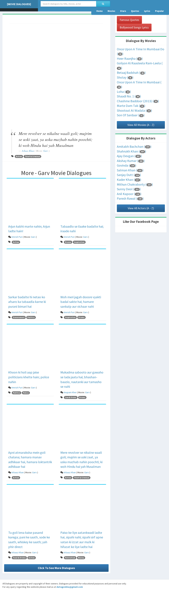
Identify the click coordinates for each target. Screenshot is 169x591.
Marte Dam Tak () (131, 106)
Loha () (124, 91)
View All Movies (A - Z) (140, 125)
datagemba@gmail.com (69, 586)
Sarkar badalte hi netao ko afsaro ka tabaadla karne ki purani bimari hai (27, 301)
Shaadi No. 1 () (129, 96)
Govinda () (126, 165)
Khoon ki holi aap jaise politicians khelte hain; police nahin (28, 377)
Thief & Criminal (32, 156)
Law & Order (70, 397)
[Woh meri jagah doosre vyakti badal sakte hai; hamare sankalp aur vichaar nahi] (82, 272)
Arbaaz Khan (28, 150)
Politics (31, 317)
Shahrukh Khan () (131, 151)
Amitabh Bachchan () (134, 146)
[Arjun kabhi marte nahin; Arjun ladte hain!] (30, 201)
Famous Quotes (129, 20)
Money (81, 557)
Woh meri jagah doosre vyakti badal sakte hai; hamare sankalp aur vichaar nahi (80, 301)
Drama (68, 242)
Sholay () (125, 77)
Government (19, 317)
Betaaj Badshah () (131, 72)
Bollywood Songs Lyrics (134, 27)
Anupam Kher (70, 392)
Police (26, 393)
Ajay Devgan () (129, 156)
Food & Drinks (19, 557)
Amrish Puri (16, 236)
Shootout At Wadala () (134, 110)
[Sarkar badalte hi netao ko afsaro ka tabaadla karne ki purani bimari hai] (30, 272)
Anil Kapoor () (129, 194)
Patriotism (70, 557)
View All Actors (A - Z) (141, 208)
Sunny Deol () (129, 189)
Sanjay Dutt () (129, 175)
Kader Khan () (129, 179)
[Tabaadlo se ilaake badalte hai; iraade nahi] (82, 201)
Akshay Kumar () (131, 161)
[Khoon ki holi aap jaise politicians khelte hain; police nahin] (30, 347)
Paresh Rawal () (130, 198)
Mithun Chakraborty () (135, 184)
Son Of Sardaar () (131, 115)
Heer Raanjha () (130, 58)
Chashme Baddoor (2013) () (138, 101)
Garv (45, 150)
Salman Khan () (130, 170)
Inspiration (79, 242)
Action (19, 156)
